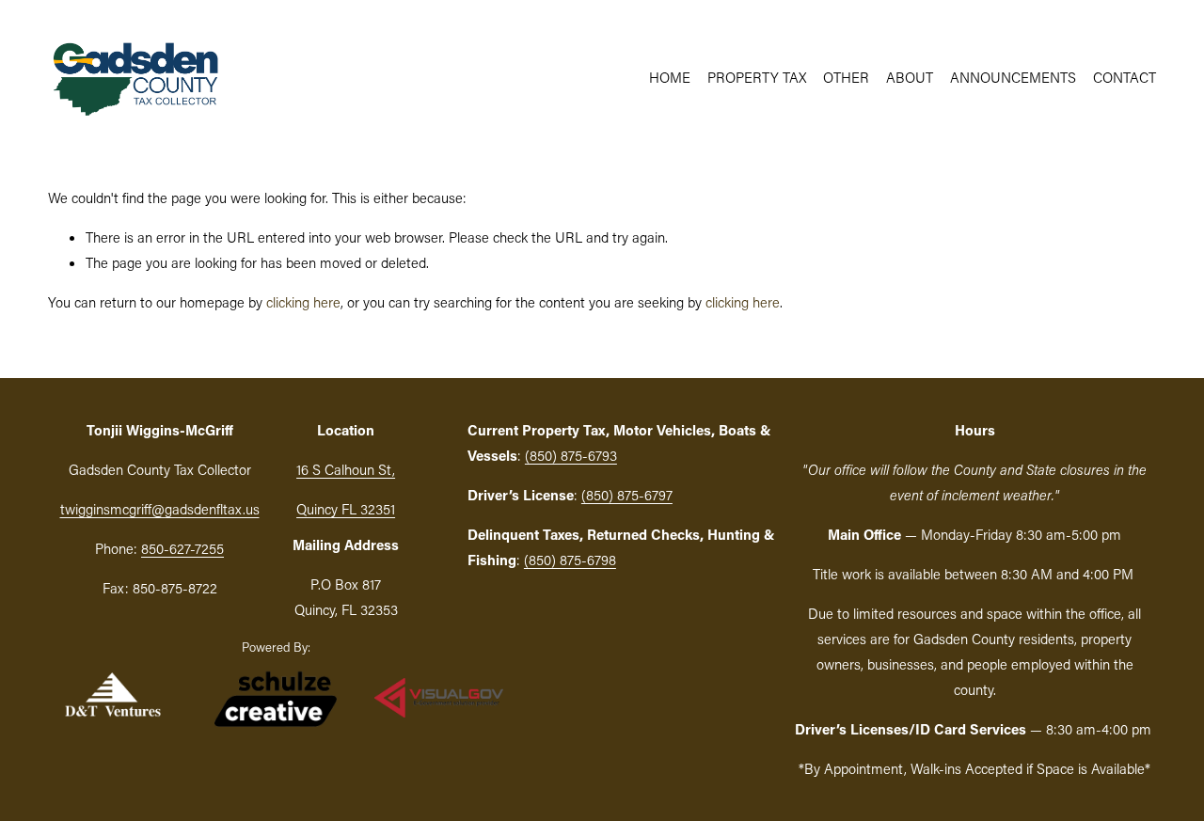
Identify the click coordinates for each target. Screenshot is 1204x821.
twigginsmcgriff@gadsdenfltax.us (160, 508)
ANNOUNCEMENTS (1013, 77)
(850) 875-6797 (627, 494)
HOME (669, 77)
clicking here (303, 301)
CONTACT (1124, 77)
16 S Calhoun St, (345, 469)
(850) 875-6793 (571, 455)
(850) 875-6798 (570, 559)
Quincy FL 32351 (345, 508)
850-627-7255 (182, 548)
